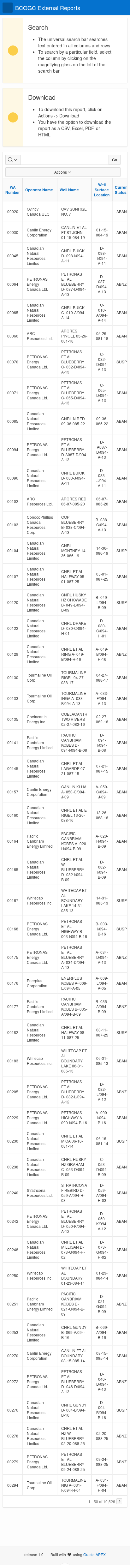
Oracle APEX (94, 1554)
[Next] (119, 1501)
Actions (60, 172)
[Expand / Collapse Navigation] (8, 8)
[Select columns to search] (13, 160)
